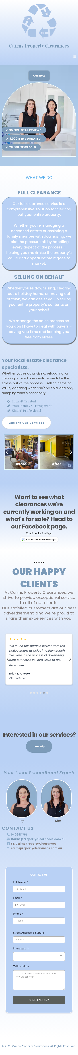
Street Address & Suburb (28, 932)
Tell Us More (21, 966)
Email (17, 897)
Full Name (20, 882)
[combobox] (39, 956)
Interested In (21, 948)
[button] (74, 57)
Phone (18, 913)
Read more (16, 665)
